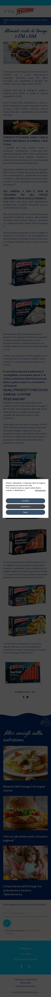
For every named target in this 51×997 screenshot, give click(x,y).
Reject (25, 512)
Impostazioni (40, 490)
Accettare (25, 501)
